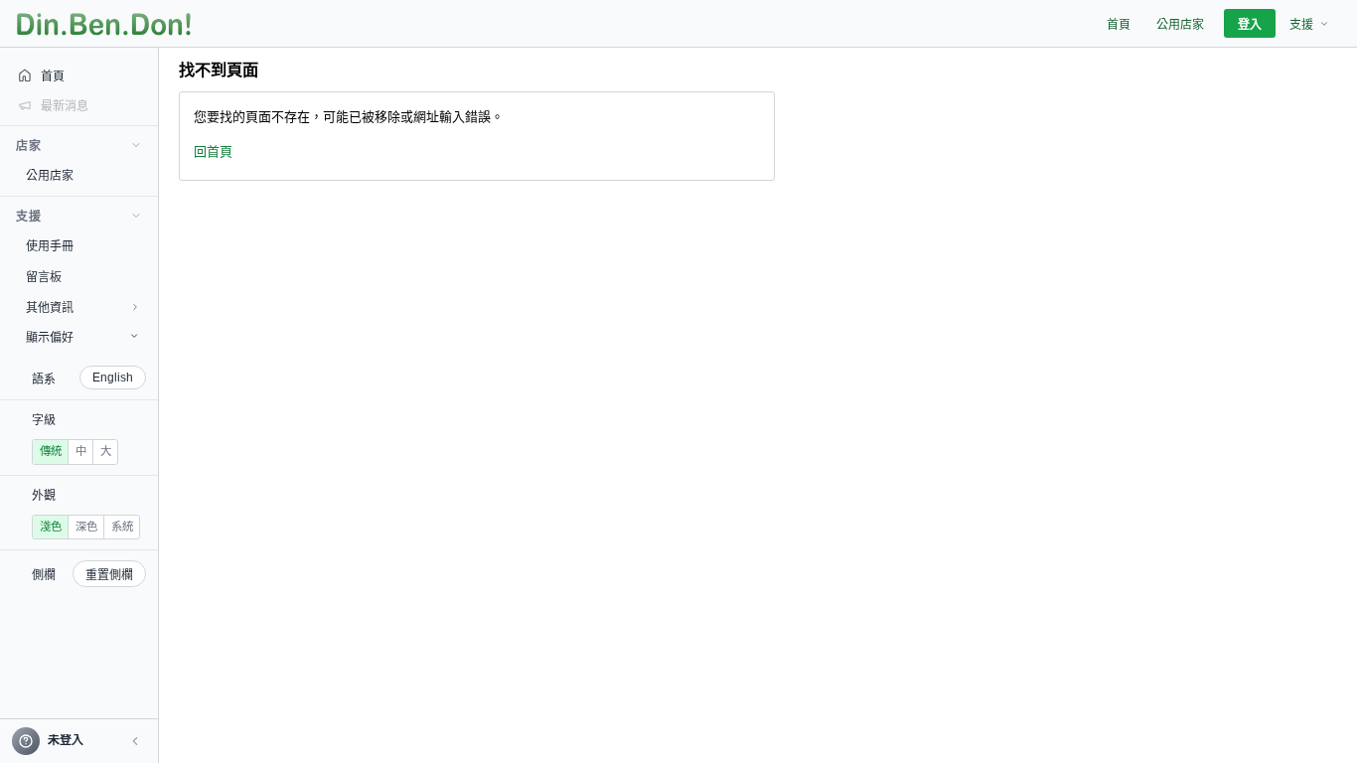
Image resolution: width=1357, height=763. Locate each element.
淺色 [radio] (51, 527)
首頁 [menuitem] (1119, 25)
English (112, 377)
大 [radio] (105, 451)
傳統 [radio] (51, 451)
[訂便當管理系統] (104, 24)
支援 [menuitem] (1301, 25)
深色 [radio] (86, 527)
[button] (135, 741)
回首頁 (213, 151)
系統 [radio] (122, 527)
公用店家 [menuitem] (1180, 25)
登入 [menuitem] (1250, 25)
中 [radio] (80, 451)
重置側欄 (109, 575)
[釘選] (144, 175)
